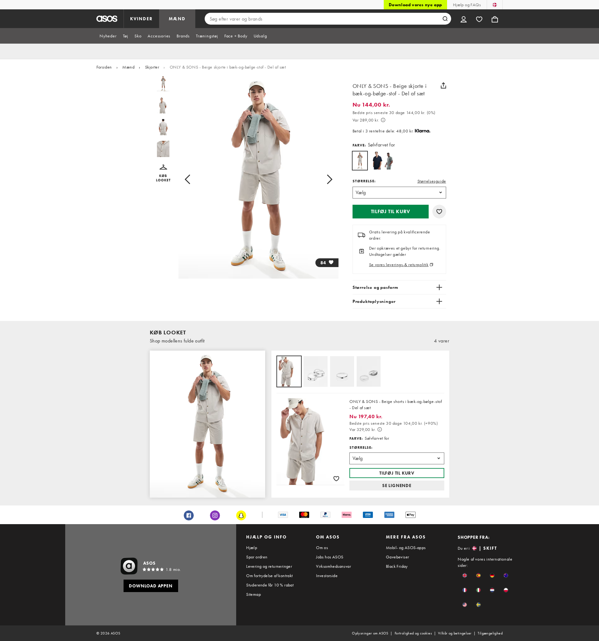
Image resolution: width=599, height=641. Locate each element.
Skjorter (152, 67)
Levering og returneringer (269, 566)
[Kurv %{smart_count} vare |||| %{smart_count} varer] (495, 18)
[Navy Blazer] (375, 160)
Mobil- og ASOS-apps (406, 547)
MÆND (177, 19)
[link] (360, 160)
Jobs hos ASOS (329, 557)
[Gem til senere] (439, 211)
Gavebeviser (397, 557)
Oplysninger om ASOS (370, 633)
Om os (322, 547)
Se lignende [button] (397, 485)
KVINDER (141, 19)
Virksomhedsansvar (333, 566)
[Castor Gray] (391, 160)
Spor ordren (256, 557)
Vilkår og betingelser (454, 633)
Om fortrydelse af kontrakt (269, 575)
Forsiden (104, 67)
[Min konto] (463, 18)
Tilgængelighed (490, 633)
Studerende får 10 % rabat (270, 585)
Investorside (327, 575)
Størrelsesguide (431, 181)
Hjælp (251, 547)
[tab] (108, 36)
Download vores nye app (415, 4)
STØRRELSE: (364, 181)
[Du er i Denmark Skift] (494, 4)
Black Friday (397, 566)
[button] (163, 173)
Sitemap (253, 594)
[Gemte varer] (479, 18)
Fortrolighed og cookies (413, 633)
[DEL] (443, 85)
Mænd (128, 67)
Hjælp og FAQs (467, 4)
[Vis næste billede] (322, 179)
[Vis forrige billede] (194, 179)
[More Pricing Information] (383, 120)
